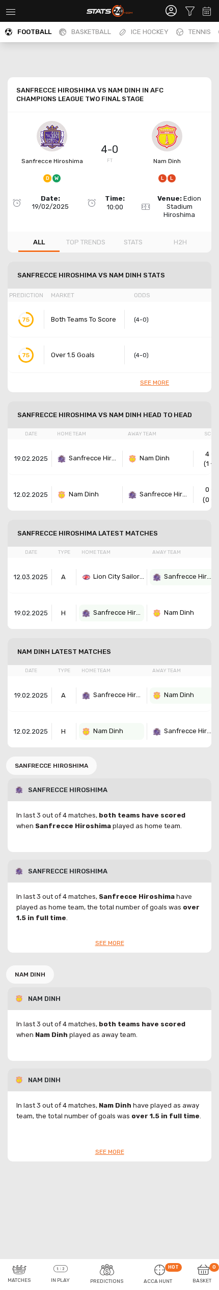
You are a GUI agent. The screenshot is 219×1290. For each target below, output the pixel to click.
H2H (180, 242)
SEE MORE (154, 382)
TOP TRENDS (85, 242)
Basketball (91, 32)
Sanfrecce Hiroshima (52, 161)
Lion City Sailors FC (118, 576)
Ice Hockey (150, 32)
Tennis (199, 32)
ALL (39, 242)
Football (34, 32)
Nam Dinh (167, 161)
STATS (133, 242)
